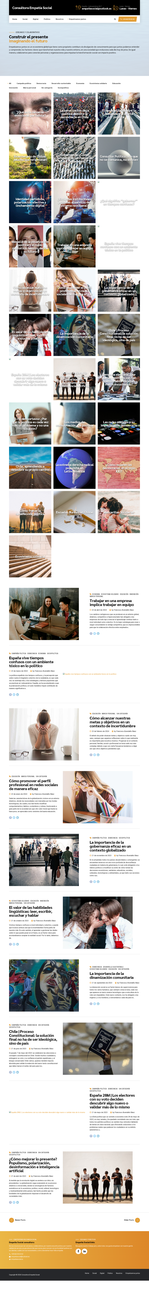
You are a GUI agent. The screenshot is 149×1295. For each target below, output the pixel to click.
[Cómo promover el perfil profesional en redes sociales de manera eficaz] (75, 292)
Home (14, 19)
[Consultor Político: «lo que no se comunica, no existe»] (120, 159)
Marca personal (96, 596)
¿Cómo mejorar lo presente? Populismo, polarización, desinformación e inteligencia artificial (34, 1164)
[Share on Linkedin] (98, 633)
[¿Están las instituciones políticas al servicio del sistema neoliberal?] (75, 203)
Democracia (32, 653)
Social (25, 19)
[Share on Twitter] (94, 633)
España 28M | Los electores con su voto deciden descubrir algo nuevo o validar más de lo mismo (112, 1101)
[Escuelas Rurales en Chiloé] (75, 513)
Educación (124, 594)
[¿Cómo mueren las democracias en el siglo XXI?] (120, 469)
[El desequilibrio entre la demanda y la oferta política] (120, 114)
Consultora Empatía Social (32, 7)
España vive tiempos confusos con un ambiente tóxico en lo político (31, 661)
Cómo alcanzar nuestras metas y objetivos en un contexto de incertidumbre (112, 721)
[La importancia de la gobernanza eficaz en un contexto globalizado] (120, 292)
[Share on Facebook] (91, 633)
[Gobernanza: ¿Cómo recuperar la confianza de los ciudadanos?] (75, 159)
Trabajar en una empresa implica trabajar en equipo (112, 602)
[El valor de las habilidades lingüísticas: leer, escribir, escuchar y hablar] (31, 336)
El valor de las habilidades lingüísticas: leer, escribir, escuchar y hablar (30, 911)
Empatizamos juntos (77, 19)
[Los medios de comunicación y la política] (75, 424)
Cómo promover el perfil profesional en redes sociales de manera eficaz (33, 784)
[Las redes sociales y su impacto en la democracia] (120, 424)
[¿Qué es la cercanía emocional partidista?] (31, 114)
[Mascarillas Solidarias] (120, 513)
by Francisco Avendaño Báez (123, 610)
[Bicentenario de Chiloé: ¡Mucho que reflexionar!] (31, 159)
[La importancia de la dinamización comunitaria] (75, 336)
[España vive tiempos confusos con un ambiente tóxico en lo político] (120, 226)
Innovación (133, 594)
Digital (35, 19)
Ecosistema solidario (110, 594)
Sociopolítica (52, 653)
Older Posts (129, 1220)
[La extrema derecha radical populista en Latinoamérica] (75, 469)
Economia (96, 594)
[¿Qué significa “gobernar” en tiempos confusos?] (120, 182)
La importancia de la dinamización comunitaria (112, 975)
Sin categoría (122, 714)
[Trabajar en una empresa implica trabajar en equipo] (75, 247)
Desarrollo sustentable (113, 967)
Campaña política (19, 653)
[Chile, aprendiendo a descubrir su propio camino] (31, 469)
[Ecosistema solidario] (31, 557)
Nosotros (60, 19)
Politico (47, 19)
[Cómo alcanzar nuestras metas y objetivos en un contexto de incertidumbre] (31, 292)
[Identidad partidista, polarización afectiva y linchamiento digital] (31, 203)
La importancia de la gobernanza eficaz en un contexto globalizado (110, 846)
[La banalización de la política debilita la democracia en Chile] (75, 114)
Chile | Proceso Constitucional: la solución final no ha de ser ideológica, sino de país (33, 1037)
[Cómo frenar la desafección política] (31, 513)
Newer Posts (20, 1220)
